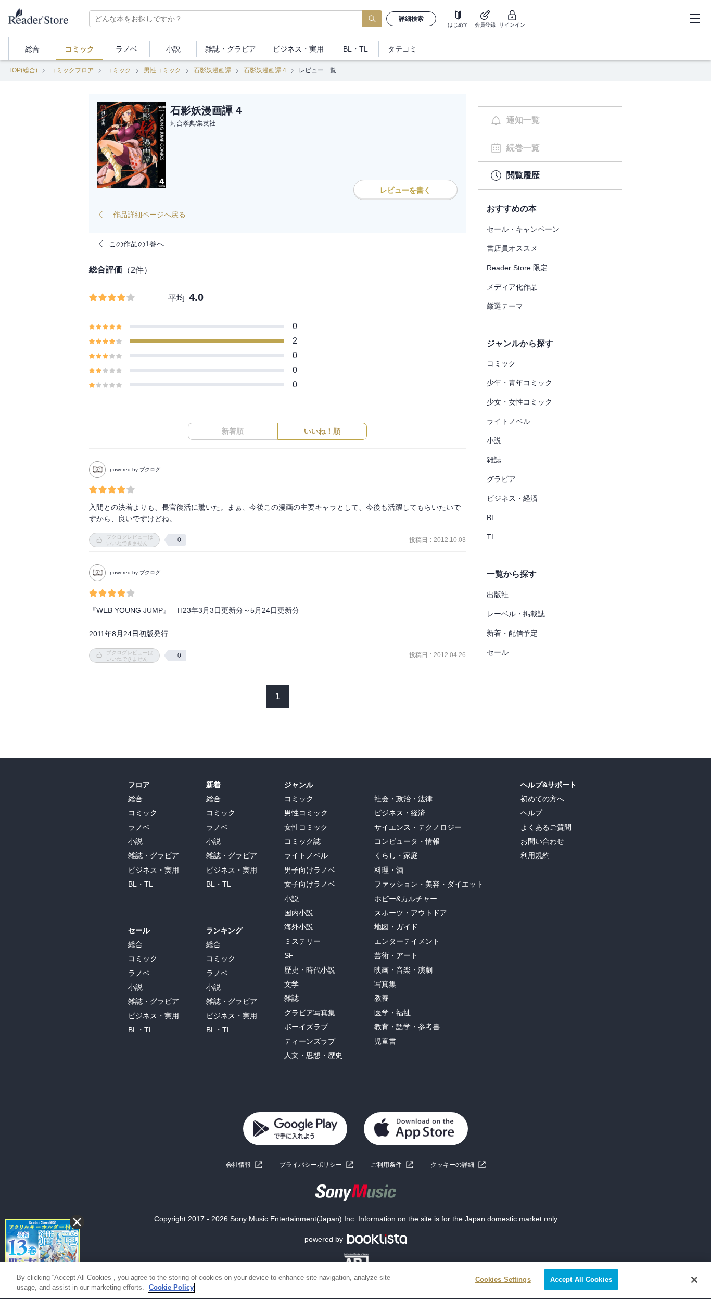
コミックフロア (72, 70)
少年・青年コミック (519, 383)
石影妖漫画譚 (212, 70)
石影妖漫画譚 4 (265, 70)
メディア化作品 (512, 287)
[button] (458, 1165)
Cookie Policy (171, 1288)
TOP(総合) (22, 70)
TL (491, 537)
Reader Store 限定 (517, 267)
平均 (176, 298)
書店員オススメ (512, 248)
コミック (118, 70)
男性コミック (162, 70)
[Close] (694, 1279)
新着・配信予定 (512, 633)
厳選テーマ (505, 306)
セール (498, 652)
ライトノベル (508, 421)
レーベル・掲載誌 (516, 614)
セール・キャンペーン (523, 229)
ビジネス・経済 (512, 498)
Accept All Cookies (581, 1279)
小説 (494, 440)
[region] (355, 1280)
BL (491, 517)
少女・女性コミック (519, 402)
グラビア (501, 479)
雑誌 (494, 460)
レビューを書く (405, 190)
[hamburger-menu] (695, 19)
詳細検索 (411, 18)
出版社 (498, 594)
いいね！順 (322, 431)
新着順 (233, 431)
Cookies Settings (503, 1279)
